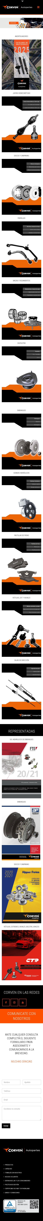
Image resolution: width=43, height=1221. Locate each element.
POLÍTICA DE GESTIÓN (12, 1185)
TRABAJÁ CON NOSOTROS (13, 1173)
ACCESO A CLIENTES (11, 1177)
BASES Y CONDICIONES (12, 1193)
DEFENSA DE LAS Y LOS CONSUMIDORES (17, 1181)
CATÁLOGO (8, 1169)
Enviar (6, 1126)
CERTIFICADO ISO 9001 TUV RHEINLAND (17, 1188)
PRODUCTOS (9, 1165)
